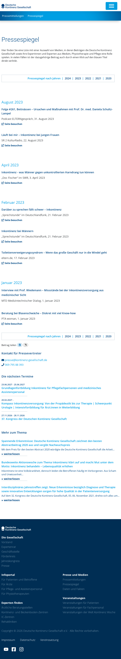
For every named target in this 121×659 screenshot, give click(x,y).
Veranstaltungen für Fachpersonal (83, 607)
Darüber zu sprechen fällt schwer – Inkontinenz (31, 209)
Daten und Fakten (74, 589)
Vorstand (6, 542)
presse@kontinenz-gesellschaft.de (26, 360)
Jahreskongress (10, 561)
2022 (88, 78)
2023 (78, 78)
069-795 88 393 (14, 364)
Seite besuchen (13, 124)
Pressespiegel (35, 16)
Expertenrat (8, 547)
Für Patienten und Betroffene (19, 579)
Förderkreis (8, 556)
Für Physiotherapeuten (15, 593)
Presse (5, 565)
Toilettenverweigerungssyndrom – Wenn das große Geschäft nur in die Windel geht (54, 252)
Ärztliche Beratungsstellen (17, 607)
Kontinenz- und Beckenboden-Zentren (24, 612)
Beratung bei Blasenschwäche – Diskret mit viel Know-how (38, 313)
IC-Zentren (7, 617)
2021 (98, 78)
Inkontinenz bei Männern (17, 231)
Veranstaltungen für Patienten (81, 603)
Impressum (8, 640)
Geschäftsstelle (10, 551)
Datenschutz (27, 640)
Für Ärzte (6, 584)
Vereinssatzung (49, 640)
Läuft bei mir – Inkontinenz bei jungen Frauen (30, 135)
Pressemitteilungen (13, 16)
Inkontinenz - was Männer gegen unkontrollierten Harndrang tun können (47, 172)
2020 (108, 78)
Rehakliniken (9, 621)
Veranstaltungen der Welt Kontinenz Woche (89, 612)
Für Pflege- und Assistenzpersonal (21, 589)
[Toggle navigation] (111, 6)
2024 (68, 78)
